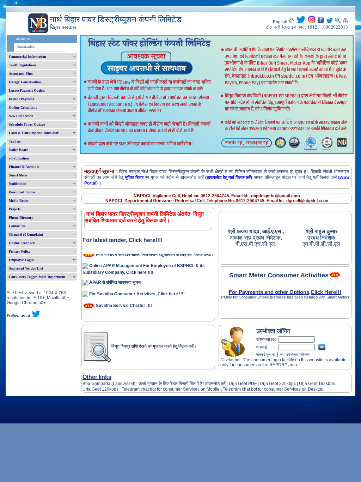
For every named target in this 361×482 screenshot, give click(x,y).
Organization (26, 46)
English (280, 21)
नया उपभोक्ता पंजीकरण (295, 354)
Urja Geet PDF (243, 383)
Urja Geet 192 (312, 383)
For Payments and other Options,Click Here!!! (285, 292)
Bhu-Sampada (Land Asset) (108, 383)
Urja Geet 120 (95, 389)
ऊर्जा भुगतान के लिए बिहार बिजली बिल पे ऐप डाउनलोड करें (182, 383)
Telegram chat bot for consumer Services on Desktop (273, 389)
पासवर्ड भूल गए (265, 354)
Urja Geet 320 (273, 383)
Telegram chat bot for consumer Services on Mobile (171, 389)
